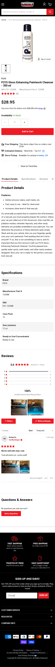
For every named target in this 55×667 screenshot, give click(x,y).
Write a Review (45, 422)
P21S (3, 79)
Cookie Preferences (38, 653)
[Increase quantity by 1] (24, 122)
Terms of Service (32, 650)
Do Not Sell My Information (17, 653)
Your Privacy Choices (26, 655)
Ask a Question (13, 514)
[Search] (50, 12)
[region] (27, 407)
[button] (9, 93)
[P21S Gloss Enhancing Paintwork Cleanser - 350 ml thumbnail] (5, 68)
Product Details (10, 179)
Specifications (28, 179)
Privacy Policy (18, 650)
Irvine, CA (43, 155)
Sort (31, 431)
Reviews (44, 179)
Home (3, 20)
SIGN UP (43, 595)
